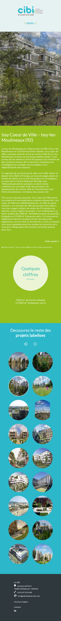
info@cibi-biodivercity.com (29, 596)
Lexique (17, 607)
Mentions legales (21, 602)
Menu (30, 23)
